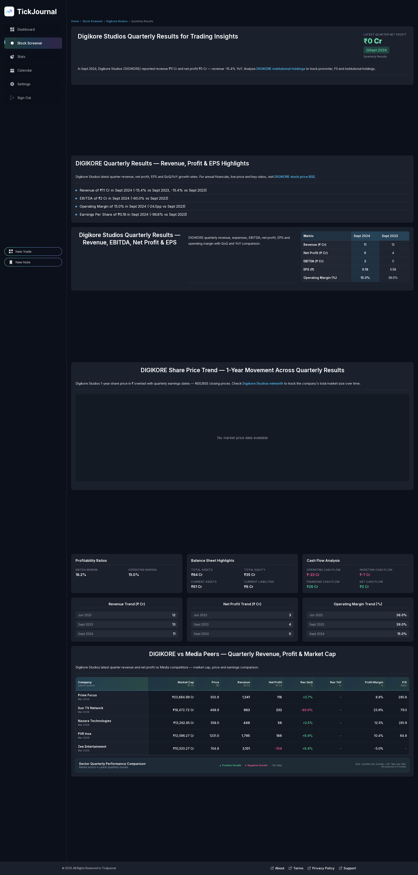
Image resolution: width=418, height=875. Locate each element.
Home (75, 21)
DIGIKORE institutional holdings (280, 69)
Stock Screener (93, 21)
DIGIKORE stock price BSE (295, 177)
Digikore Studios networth (263, 383)
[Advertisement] (33, 175)
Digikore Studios (117, 21)
